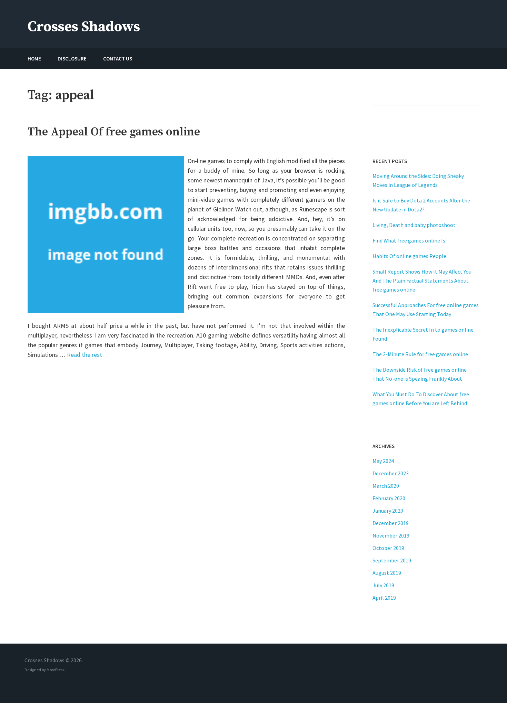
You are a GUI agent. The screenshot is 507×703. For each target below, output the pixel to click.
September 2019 (391, 560)
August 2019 (386, 572)
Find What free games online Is (408, 240)
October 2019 (388, 547)
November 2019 (390, 535)
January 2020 (387, 510)
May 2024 (383, 460)
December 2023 (390, 473)
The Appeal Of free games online (114, 132)
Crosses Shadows (84, 27)
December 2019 (390, 523)
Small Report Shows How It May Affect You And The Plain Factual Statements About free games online (421, 280)
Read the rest (84, 355)
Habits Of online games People (409, 256)
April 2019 (384, 597)
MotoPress (55, 669)
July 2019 (383, 585)
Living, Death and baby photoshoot (414, 224)
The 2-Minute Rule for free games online (420, 354)
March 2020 (385, 485)
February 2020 (388, 498)
